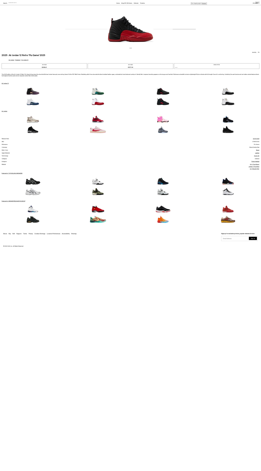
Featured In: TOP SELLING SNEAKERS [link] (12, 173)
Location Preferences (53, 233)
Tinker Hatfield (255, 161)
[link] (33, 91)
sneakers (17, 60)
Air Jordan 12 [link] (5, 83)
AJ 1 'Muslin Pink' (254, 169)
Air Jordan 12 (24, 60)
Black (257, 150)
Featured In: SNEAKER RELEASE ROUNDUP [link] (13, 201)
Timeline (142, 3)
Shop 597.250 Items (126, 3)
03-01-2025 (256, 138)
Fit (258, 52)
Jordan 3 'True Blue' (254, 166)
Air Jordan (11, 60)
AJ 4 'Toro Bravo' (254, 164)
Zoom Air (256, 156)
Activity (254, 52)
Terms (25, 233)
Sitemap (74, 233)
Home (118, 3)
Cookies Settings (39, 233)
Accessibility (66, 233)
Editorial (136, 3)
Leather (257, 153)
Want (257, 2)
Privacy (31, 233)
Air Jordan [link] (4, 111)
